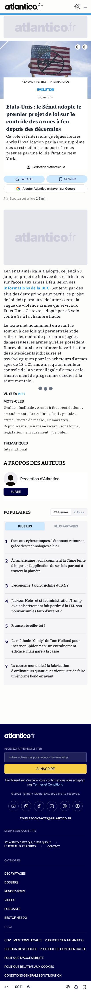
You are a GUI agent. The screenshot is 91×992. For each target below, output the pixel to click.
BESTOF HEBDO (15, 917)
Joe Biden (59, 432)
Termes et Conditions (48, 784)
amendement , (16, 413)
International (59, 81)
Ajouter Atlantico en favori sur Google (49, 188)
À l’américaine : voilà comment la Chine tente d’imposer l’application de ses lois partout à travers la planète (48, 565)
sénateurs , (70, 426)
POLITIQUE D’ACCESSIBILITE (24, 958)
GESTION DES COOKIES (20, 949)
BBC (21, 394)
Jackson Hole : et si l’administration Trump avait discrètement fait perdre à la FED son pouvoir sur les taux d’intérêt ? (46, 605)
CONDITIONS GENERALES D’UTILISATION (33, 975)
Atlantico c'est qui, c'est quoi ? (27, 842)
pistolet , (70, 413)
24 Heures (61, 512)
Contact (53, 846)
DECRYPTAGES (15, 873)
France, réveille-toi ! (28, 625)
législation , (14, 432)
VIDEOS (9, 900)
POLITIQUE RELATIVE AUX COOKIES (29, 966)
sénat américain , (45, 426)
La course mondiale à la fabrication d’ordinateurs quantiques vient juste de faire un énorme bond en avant (48, 671)
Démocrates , (58, 420)
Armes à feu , (48, 407)
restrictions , (71, 407)
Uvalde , (11, 407)
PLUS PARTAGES (66, 526)
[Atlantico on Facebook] (39, 806)
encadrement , (38, 432)
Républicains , (16, 426)
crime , (10, 420)
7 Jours (79, 512)
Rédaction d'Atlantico (46, 167)
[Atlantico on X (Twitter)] (26, 806)
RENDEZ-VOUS (14, 891)
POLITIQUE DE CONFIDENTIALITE (63, 949)
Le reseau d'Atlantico (20, 846)
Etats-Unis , (40, 413)
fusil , (56, 413)
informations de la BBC (26, 288)
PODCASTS (12, 909)
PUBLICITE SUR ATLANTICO (64, 940)
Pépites (41, 81)
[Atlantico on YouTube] (77, 806)
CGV (7, 940)
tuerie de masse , (32, 420)
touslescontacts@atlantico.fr (45, 818)
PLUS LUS (25, 526)
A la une (27, 81)
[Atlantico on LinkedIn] (52, 806)
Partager (27, 179)
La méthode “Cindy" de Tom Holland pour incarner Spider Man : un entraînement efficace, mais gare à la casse (45, 646)
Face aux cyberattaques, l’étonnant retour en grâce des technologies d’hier (48, 543)
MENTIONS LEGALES (27, 940)
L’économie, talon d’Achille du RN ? (39, 585)
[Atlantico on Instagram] (65, 806)
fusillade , (28, 407)
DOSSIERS (11, 882)
